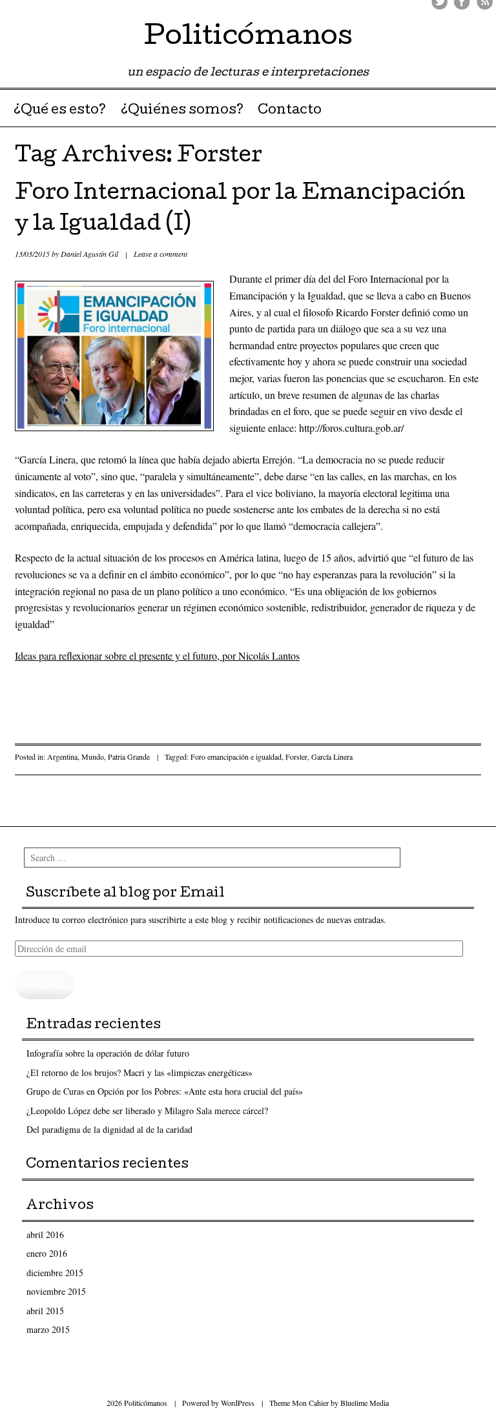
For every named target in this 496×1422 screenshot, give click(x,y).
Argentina (62, 756)
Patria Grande (129, 756)
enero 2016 (46, 1253)
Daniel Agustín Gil (89, 254)
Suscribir (44, 984)
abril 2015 (45, 1311)
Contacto (290, 111)
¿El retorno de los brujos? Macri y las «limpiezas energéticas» (139, 1072)
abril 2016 (45, 1234)
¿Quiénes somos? (182, 111)
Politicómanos (248, 38)
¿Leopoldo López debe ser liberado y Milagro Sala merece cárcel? (147, 1110)
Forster (296, 756)
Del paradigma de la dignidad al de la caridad (109, 1129)
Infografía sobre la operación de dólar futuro (107, 1053)
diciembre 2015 (54, 1272)
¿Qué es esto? (60, 111)
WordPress (237, 1402)
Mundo (92, 756)
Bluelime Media (364, 1402)
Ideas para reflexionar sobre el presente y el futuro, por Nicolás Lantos (157, 655)
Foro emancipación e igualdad (236, 756)
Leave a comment (160, 254)
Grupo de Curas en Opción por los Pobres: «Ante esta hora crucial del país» (164, 1091)
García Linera (332, 756)
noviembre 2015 (56, 1291)
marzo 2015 (48, 1329)
